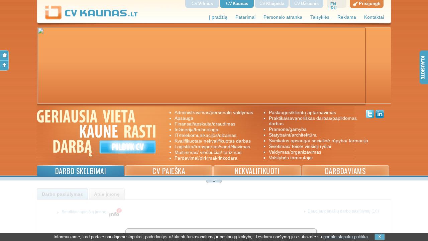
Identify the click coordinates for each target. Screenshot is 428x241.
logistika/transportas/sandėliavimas (212, 146)
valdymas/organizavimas (295, 152)
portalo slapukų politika (345, 236)
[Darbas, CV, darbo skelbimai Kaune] (91, 18)
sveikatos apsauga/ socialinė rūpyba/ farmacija (314, 140)
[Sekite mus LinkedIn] (380, 115)
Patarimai (245, 17)
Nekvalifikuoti (257, 171)
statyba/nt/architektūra (293, 135)
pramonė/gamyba (288, 129)
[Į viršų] (4, 66)
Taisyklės (319, 17)
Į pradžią (218, 17)
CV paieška (168, 171)
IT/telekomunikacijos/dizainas (205, 135)
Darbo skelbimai (80, 171)
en (333, 4)
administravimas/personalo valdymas (214, 112)
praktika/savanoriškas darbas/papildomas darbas (313, 120)
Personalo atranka (282, 17)
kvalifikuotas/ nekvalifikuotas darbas (213, 141)
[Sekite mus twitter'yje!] (370, 115)
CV (202, 3)
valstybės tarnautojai (291, 157)
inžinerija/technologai (197, 129)
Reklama (346, 17)
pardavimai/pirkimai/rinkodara (206, 158)
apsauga (184, 118)
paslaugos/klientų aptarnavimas (302, 112)
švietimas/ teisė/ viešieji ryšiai (300, 146)
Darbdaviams (345, 171)
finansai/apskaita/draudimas (205, 124)
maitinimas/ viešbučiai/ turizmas (208, 152)
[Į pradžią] (4, 55)
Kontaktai (374, 17)
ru (334, 8)
